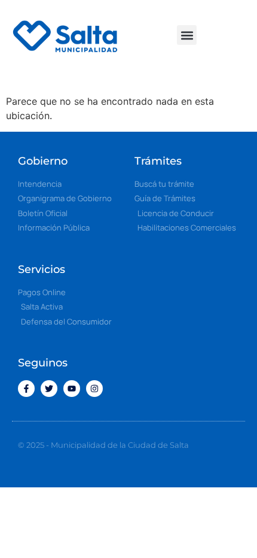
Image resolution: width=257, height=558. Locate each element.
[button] (187, 35)
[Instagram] (94, 388)
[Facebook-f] (26, 388)
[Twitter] (49, 388)
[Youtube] (71, 388)
